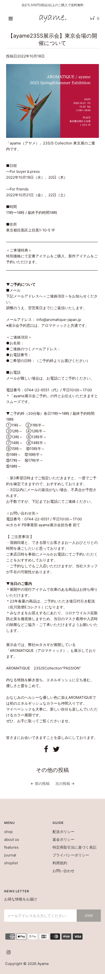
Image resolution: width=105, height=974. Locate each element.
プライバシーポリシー (70, 855)
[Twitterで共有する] (56, 750)
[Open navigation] (10, 18)
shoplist (11, 863)
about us (11, 839)
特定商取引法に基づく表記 (74, 847)
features (11, 847)
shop (8, 831)
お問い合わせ (63, 870)
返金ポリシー (63, 839)
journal (10, 855)
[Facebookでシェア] (46, 750)
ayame (43, 963)
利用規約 (59, 863)
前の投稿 (42, 783)
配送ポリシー (63, 831)
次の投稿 (62, 783)
